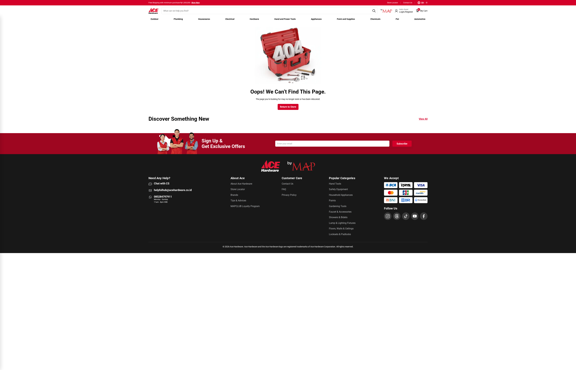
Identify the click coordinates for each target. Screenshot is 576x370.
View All (423, 119)
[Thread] (396, 216)
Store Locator (392, 3)
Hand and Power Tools (285, 19)
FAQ (284, 189)
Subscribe (402, 143)
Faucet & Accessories (340, 211)
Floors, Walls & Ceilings (341, 228)
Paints (332, 200)
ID (427, 3)
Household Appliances (341, 195)
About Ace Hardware (241, 183)
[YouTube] (414, 216)
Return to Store (288, 106)
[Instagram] (388, 216)
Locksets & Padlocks (340, 234)
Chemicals (375, 19)
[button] (404, 11)
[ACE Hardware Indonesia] (153, 11)
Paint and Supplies (346, 19)
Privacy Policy (289, 195)
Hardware (254, 19)
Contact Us (407, 3)
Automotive (419, 19)
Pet (397, 19)
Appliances (316, 19)
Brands (234, 195)
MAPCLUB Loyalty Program (245, 206)
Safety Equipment (338, 189)
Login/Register (406, 12)
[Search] (373, 10)
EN (422, 3)
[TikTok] (406, 216)
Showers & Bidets (338, 217)
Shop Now (195, 3)
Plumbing (178, 19)
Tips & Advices (238, 200)
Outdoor (154, 19)
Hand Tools (335, 183)
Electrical (229, 19)
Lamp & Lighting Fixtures (342, 223)
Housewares (204, 19)
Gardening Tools (337, 206)
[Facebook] (424, 216)
